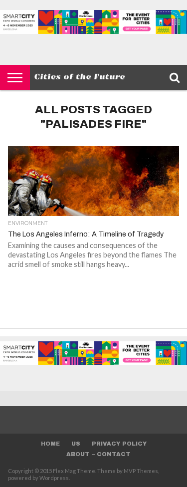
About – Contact (98, 454)
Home (50, 444)
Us (75, 444)
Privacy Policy (119, 444)
